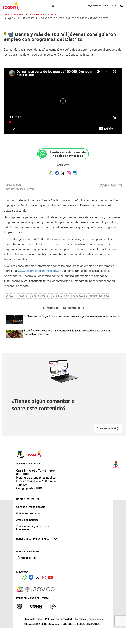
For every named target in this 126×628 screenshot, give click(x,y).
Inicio (7, 14)
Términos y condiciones (89, 619)
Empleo (9, 296)
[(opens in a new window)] (69, 174)
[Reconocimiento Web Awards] (54, 606)
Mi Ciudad (19, 14)
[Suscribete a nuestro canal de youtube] (50, 577)
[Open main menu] (53, 5)
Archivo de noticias (27, 519)
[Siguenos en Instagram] (44, 577)
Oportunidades (40, 296)
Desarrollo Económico (42, 14)
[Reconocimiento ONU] (19, 606)
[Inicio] (11, 6)
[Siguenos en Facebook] (24, 577)
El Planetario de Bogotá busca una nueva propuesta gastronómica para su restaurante (71, 316)
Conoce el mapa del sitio (30, 506)
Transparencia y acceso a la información (32, 528)
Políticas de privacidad (58, 619)
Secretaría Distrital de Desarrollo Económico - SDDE (81, 296)
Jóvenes (22, 296)
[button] (51, 174)
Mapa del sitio (33, 619)
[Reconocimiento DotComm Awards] (35, 606)
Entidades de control (28, 513)
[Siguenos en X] (37, 577)
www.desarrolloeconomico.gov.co (39, 270)
